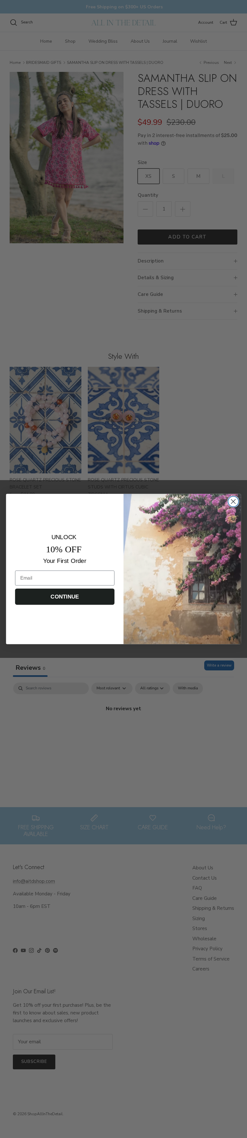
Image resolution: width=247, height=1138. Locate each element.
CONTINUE (64, 596)
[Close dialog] (233, 501)
